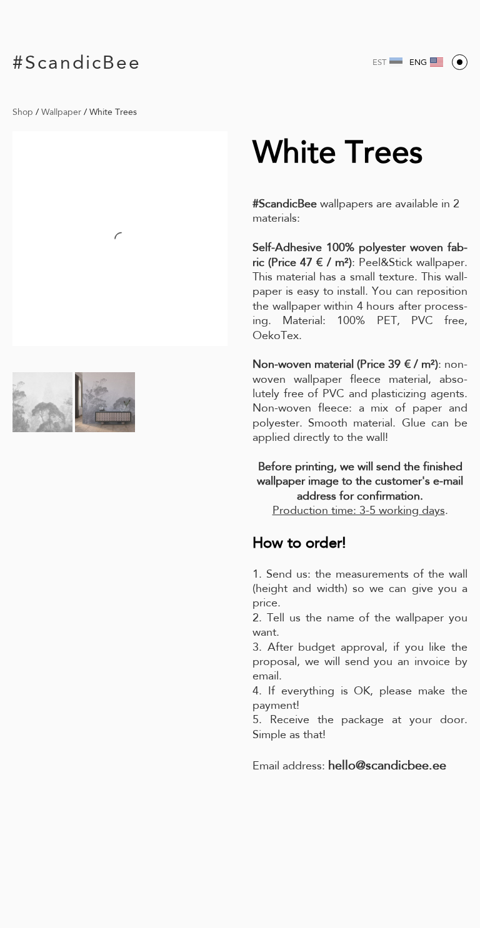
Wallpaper (61, 111)
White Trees (113, 111)
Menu (460, 62)
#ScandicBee (76, 62)
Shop (22, 111)
